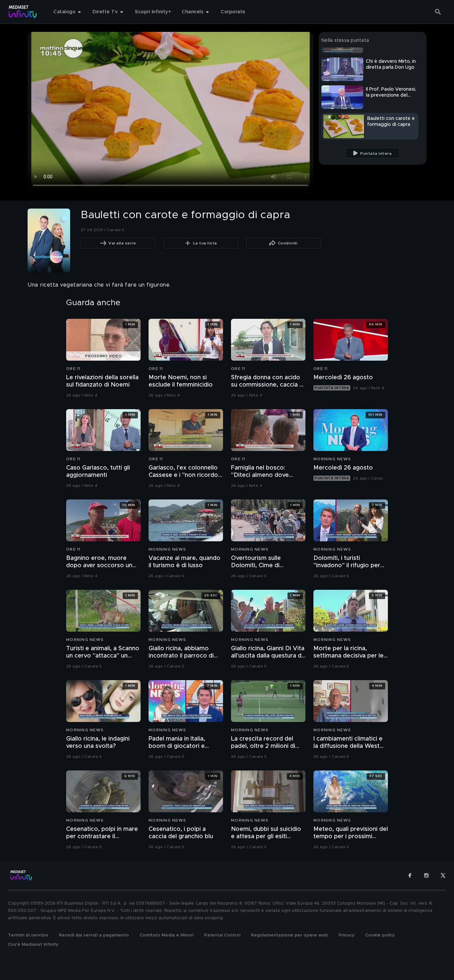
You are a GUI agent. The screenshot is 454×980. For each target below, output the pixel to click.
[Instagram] (426, 875)
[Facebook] (410, 875)
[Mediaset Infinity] (23, 12)
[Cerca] (438, 12)
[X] (443, 875)
